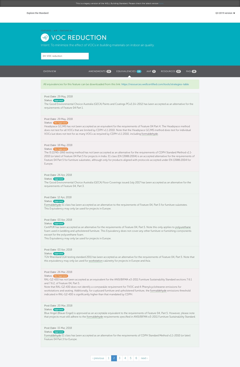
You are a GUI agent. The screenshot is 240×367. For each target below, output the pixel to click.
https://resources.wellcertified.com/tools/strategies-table (155, 84)
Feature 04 (66, 31)
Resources (170, 71)
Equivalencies (129, 72)
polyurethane (183, 227)
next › (144, 358)
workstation (96, 260)
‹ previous (98, 358)
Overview (49, 71)
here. (161, 3)
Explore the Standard (37, 13)
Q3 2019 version (224, 13)
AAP (151, 71)
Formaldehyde (52, 204)
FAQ (190, 71)
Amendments (99, 71)
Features (46, 31)
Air (55, 31)
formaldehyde (150, 133)
